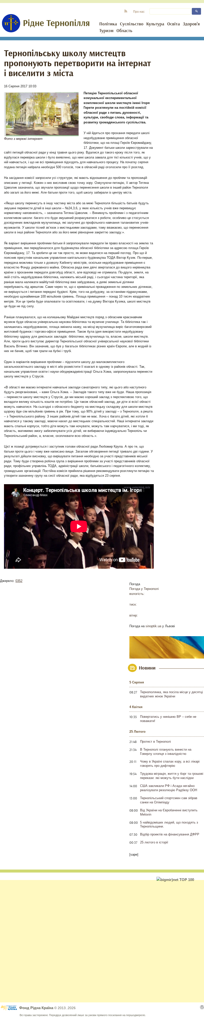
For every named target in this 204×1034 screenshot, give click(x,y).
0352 (18, 581)
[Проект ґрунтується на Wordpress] (202, 1007)
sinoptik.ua (153, 626)
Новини (147, 668)
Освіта (173, 24)
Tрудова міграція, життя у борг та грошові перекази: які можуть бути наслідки (171, 776)
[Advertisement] (102, 941)
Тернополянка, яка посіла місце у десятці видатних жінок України (171, 694)
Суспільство (131, 24)
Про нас (139, 11)
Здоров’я (191, 24)
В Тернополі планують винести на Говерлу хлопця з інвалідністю (165, 752)
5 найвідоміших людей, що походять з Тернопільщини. (169, 824)
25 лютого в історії (154, 842)
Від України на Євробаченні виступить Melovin (169, 812)
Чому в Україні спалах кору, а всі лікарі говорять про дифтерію (170, 764)
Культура (155, 24)
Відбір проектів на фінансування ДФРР (169, 834)
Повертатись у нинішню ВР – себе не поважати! (168, 719)
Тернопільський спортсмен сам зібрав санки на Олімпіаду (168, 800)
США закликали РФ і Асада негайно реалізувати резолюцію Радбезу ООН (168, 788)
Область (124, 31)
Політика (108, 24)
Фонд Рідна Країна (36, 1008)
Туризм (106, 31)
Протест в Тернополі (155, 741)
